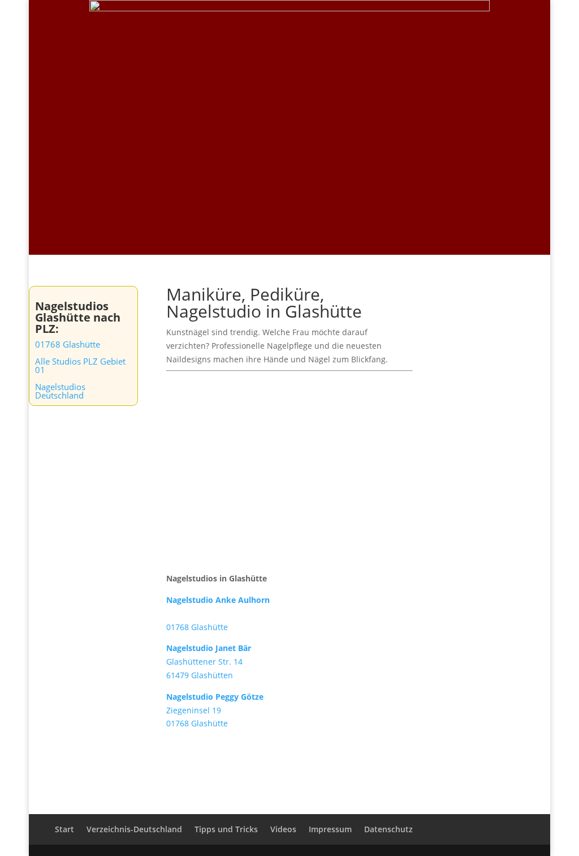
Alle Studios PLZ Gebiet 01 (80, 365)
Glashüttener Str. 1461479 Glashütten (208, 661)
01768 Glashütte (67, 344)
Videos (435, 23)
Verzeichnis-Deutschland (362, 23)
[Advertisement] (289, 170)
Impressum (330, 829)
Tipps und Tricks (492, 23)
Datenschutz (388, 829)
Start (292, 23)
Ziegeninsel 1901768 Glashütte (214, 710)
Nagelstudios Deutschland (60, 391)
